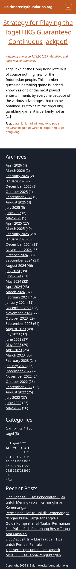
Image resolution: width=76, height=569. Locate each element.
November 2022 (19, 376)
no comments (27, 61)
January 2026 (16, 181)
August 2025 (16, 202)
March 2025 (15, 228)
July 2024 (13, 270)
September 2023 (19, 323)
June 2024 (13, 276)
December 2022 (18, 371)
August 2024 (16, 265)
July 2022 (13, 397)
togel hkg (50, 128)
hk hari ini (30, 123)
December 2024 (18, 244)
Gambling (56, 56)
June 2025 (13, 212)
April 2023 (14, 350)
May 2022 (13, 408)
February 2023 (17, 360)
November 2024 (19, 249)
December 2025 (18, 186)
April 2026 (14, 165)
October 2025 (17, 191)
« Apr (9, 479)
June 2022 (13, 402)
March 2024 (15, 292)
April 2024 (14, 286)
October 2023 (17, 318)
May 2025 (13, 218)
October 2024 (17, 255)
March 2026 (15, 170)
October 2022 (17, 381)
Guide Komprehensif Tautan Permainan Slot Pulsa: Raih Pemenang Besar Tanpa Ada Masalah (38, 528)
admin (23, 56)
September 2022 (19, 386)
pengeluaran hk (32, 128)
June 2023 (13, 339)
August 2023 (16, 328)
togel (9, 61)
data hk (18, 123)
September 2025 (19, 197)
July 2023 (13, 334)
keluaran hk (14, 128)
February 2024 (17, 297)
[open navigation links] (68, 6)
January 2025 (16, 239)
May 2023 (13, 344)
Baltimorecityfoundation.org (28, 6)
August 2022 (16, 392)
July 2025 (13, 207)
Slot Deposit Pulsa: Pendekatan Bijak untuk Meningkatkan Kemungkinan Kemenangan (35, 502)
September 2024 (19, 260)
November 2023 (19, 313)
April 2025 (14, 223)
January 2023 (16, 365)
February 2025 (17, 233)
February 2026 (17, 175)
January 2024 (16, 302)
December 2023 (18, 307)
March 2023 (15, 355)
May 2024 (13, 281)
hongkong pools (48, 123)
